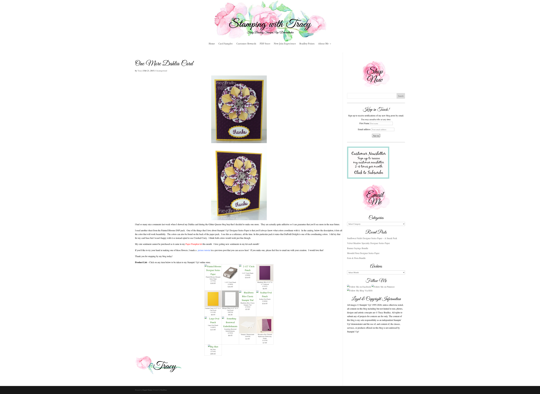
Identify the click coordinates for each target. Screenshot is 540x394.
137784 (213, 281)
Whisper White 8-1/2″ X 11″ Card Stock (230, 309)
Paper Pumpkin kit (193, 243)
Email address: (364, 129)
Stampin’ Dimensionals (247, 334)
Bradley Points (307, 44)
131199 (213, 312)
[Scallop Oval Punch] (264, 296)
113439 (213, 351)
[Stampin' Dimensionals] (247, 331)
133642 (248, 307)
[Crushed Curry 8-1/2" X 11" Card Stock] (213, 305)
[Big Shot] (213, 346)
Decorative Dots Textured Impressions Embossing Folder (265, 336)
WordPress (163, 390)
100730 (230, 312)
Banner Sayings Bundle (357, 248)
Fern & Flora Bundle (356, 258)
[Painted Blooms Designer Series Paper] (213, 274)
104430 (248, 336)
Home (212, 44)
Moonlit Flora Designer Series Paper (363, 253)
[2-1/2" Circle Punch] (247, 270)
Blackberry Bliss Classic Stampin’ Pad (248, 304)
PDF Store (265, 44)
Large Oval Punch (213, 325)
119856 (265, 301)
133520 (265, 340)
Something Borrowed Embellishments (230, 330)
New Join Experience (285, 44)
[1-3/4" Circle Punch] (230, 279)
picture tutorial (204, 250)
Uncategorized (161, 70)
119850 (230, 284)
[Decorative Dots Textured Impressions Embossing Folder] (264, 331)
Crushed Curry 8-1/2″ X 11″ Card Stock (213, 309)
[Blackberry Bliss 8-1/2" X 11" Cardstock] (264, 279)
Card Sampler (225, 44)
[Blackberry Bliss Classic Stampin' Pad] (247, 300)
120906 (248, 275)
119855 (213, 327)
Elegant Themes (147, 390)
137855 (230, 333)
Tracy (140, 70)
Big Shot (213, 349)
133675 (265, 286)
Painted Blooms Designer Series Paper (213, 278)
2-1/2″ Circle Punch (247, 273)
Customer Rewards (246, 44)
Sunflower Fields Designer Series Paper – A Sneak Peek (372, 238)
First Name (364, 123)
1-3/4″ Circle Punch (230, 282)
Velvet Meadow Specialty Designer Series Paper (368, 243)
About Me (323, 44)
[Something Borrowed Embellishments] (230, 326)
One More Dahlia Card (164, 63)
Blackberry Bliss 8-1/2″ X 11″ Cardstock (264, 283)
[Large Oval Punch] (213, 322)
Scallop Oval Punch (264, 299)
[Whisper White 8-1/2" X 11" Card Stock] (230, 305)
